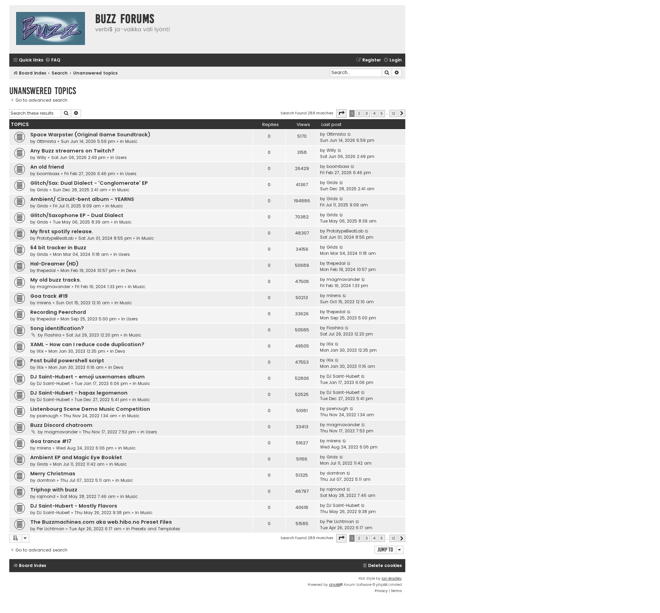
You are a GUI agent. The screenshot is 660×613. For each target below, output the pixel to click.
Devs (131, 270)
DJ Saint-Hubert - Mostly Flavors (73, 505)
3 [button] (366, 113)
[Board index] (50, 29)
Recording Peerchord (58, 312)
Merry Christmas (52, 473)
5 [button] (382, 113)
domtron (46, 480)
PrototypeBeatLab (55, 238)
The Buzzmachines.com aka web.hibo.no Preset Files (101, 522)
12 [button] (393, 113)
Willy (41, 157)
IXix (40, 351)
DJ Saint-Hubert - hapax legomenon (79, 392)
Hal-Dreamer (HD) (54, 263)
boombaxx (48, 174)
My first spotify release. (61, 231)
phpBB (334, 584)
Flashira (52, 335)
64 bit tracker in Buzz (58, 247)
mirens (44, 303)
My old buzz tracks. (55, 279)
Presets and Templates (155, 529)
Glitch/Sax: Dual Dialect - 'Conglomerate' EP (89, 183)
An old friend (47, 166)
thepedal (46, 270)
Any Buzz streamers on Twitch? (72, 150)
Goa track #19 (49, 296)
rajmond (46, 496)
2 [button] (359, 113)
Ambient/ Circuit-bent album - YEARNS (82, 199)
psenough (47, 416)
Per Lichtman (50, 529)
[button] (341, 113)
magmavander (53, 287)
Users (121, 157)
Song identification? (57, 328)
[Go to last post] (349, 134)
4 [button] (374, 113)
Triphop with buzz (53, 489)
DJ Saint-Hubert (53, 383)
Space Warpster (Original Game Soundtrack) (90, 134)
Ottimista (46, 141)
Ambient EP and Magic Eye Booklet (76, 457)
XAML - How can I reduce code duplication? (87, 344)
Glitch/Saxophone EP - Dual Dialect (76, 215)
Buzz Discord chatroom (61, 425)
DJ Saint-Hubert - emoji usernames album (87, 376)
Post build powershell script (67, 360)
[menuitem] (52, 60)
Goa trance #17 (51, 441)
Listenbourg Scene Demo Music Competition (90, 409)
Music (131, 141)
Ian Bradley (392, 578)
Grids (42, 190)
